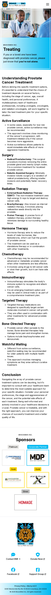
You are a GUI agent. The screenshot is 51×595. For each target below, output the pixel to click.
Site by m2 (31, 586)
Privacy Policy (20, 586)
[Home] (14, 4)
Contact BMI (12, 559)
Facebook (12, 574)
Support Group (36, 574)
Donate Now (36, 559)
